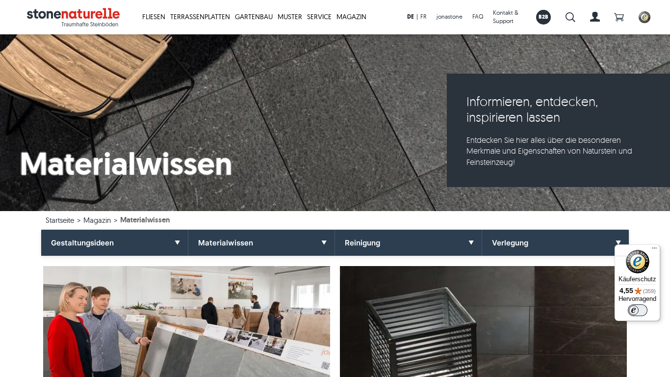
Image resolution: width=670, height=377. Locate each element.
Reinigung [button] (362, 242)
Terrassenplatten (200, 16)
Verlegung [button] (510, 242)
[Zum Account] (595, 17)
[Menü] (654, 250)
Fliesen (153, 16)
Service (319, 16)
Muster (290, 16)
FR (423, 16)
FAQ (477, 16)
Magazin (351, 16)
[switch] (637, 310)
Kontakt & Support (505, 17)
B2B (544, 17)
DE (410, 17)
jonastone (450, 16)
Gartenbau (254, 16)
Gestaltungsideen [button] (82, 242)
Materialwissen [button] (225, 242)
